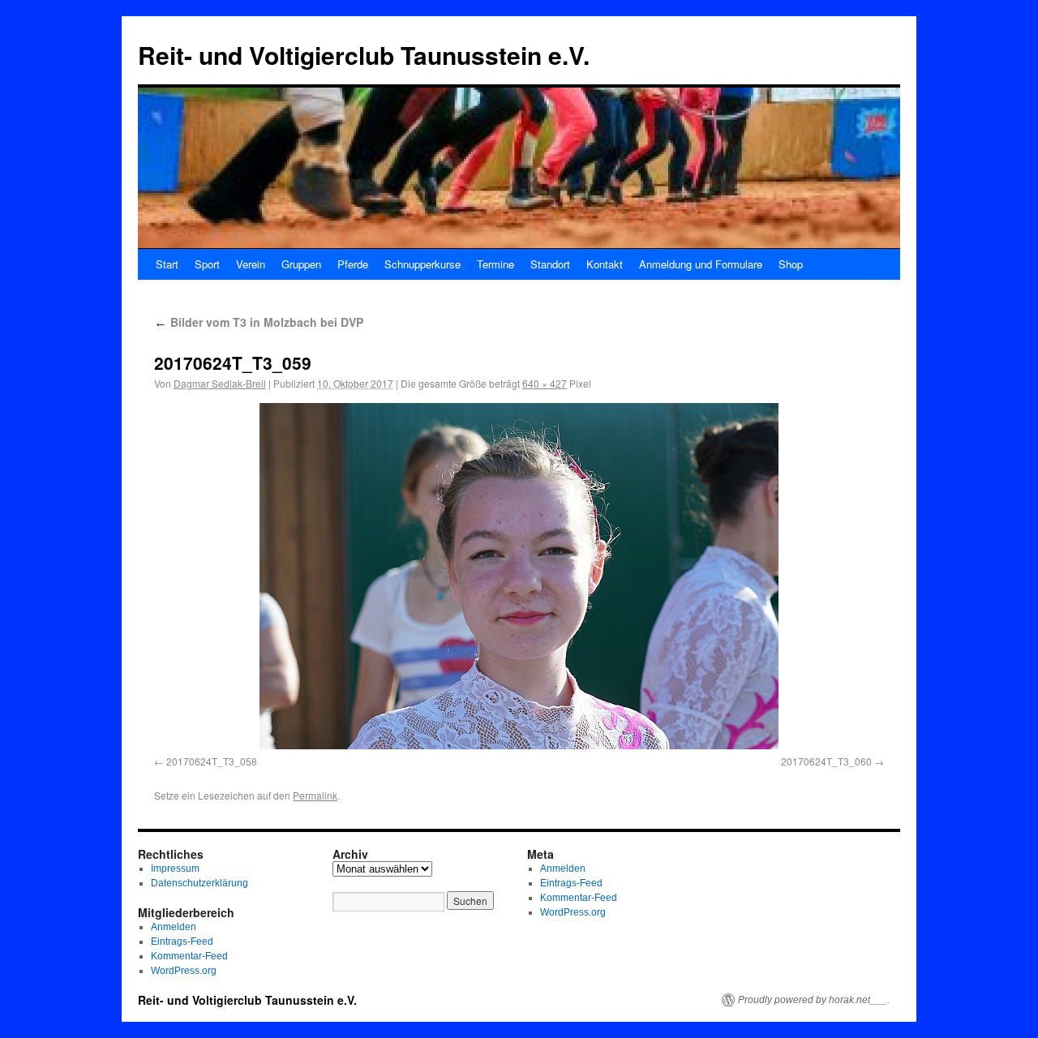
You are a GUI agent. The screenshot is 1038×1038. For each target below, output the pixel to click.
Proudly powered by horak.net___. (814, 1000)
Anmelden (173, 927)
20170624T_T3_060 (826, 761)
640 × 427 (544, 383)
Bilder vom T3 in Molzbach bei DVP (258, 322)
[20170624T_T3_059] (519, 576)
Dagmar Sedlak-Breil (220, 383)
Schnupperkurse (422, 264)
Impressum (175, 868)
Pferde (352, 264)
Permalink (315, 795)
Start (167, 264)
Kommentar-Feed (189, 956)
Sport (207, 264)
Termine (495, 264)
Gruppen (301, 264)
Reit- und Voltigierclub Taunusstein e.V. (364, 54)
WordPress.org (184, 970)
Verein (250, 264)
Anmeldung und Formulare (700, 264)
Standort (550, 264)
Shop (790, 264)
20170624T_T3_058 (211, 761)
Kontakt (604, 264)
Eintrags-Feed (182, 941)
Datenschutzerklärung (199, 883)
